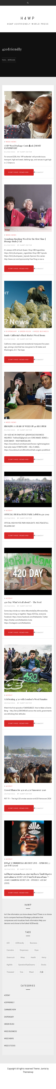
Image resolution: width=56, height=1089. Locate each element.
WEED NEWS (11, 142)
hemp (44, 957)
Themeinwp (28, 1071)
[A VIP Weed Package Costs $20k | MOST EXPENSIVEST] (28, 115)
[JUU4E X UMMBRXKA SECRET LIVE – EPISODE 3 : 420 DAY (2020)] (28, 838)
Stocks (43, 964)
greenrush (11, 957)
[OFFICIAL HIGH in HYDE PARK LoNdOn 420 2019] (28, 489)
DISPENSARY (11, 331)
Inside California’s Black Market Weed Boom (24, 335)
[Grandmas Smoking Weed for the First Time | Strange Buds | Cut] (28, 208)
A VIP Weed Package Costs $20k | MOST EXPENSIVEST (22, 146)
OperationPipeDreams (26, 964)
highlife (9, 964)
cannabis (10, 950)
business (33, 943)
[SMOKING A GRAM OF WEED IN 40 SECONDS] (28, 395)
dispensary (24, 950)
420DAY (9, 510)
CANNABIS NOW (10, 1009)
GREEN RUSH (25, 331)
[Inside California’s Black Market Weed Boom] (28, 304)
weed (31, 972)
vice (21, 972)
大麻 (41, 972)
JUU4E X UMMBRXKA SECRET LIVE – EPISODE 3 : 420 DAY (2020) (27, 864)
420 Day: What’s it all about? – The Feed (22, 602)
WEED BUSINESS (41, 331)
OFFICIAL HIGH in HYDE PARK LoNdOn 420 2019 (26, 514)
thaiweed (10, 972)
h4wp (28, 18)
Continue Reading (18, 172)
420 (8, 943)
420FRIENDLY (9, 1002)
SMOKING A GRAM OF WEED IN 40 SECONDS (25, 426)
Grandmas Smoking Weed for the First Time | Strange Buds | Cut (25, 240)
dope (36, 950)
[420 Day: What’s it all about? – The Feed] (28, 571)
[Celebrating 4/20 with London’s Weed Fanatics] (28, 668)
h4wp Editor (26, 152)
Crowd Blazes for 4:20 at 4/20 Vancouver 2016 (25, 790)
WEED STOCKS (9, 1045)
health (33, 957)
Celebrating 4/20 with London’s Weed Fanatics (25, 699)
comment (39, 172)
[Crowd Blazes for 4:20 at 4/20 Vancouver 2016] (28, 759)
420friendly (19, 943)
